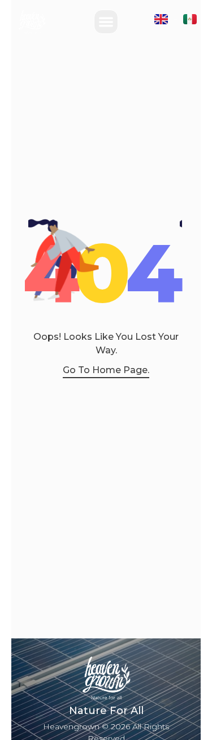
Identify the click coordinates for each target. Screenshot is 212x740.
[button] (106, 22)
